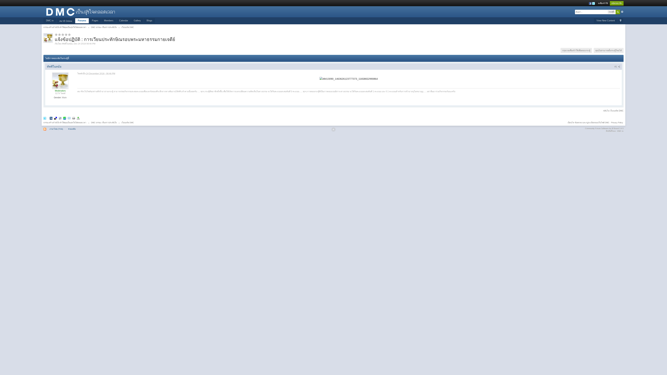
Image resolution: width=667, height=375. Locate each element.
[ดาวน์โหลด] (78, 118)
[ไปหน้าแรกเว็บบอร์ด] (80, 11)
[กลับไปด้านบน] (333, 129)
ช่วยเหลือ (72, 129)
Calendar (123, 20)
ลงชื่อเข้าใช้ (603, 3)
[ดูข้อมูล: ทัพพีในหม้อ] (60, 80)
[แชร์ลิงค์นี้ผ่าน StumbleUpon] (64, 118)
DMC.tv (50, 20)
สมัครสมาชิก (616, 3)
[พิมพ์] (73, 118)
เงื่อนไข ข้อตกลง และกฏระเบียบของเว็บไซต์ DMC (588, 123)
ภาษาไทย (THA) (56, 129)
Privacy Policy (617, 123)
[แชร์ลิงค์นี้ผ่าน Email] (69, 118)
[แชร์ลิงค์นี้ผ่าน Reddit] (60, 118)
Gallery (137, 20)
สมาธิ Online (65, 21)
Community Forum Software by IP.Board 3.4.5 (604, 128)
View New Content (605, 20)
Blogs (149, 20)
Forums (82, 20)
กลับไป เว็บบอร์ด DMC (613, 111)
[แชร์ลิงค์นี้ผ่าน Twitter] (44, 118)
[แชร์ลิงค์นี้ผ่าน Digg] (51, 118)
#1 (616, 66)
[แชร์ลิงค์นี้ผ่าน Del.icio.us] (55, 118)
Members (108, 20)
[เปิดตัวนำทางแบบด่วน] (620, 20)
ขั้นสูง (622, 11)
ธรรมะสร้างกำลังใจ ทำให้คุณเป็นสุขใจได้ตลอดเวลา (64, 123)
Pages (95, 20)
